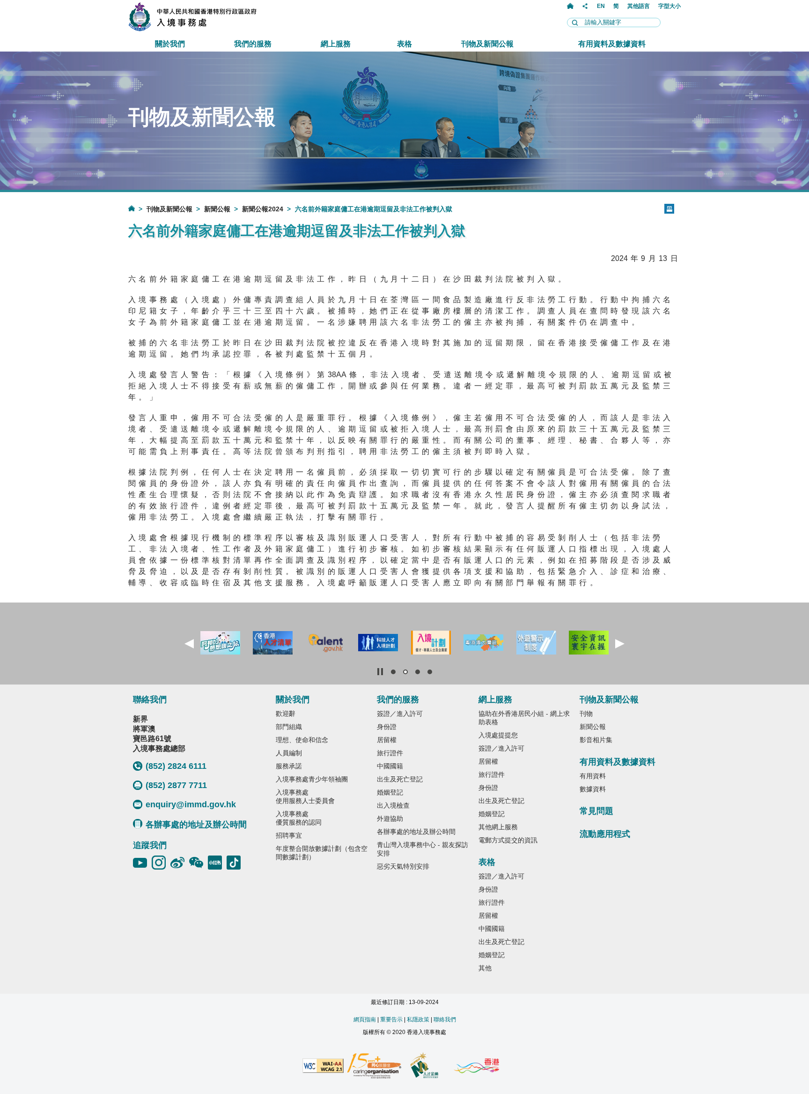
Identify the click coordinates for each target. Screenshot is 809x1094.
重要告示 (391, 1019)
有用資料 (593, 776)
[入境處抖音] (236, 862)
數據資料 (593, 789)
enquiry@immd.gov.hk (191, 804)
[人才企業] (425, 1066)
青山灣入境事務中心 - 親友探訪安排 (422, 849)
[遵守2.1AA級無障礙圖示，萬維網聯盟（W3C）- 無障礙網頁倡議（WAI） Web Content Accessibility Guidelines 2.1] (323, 1066)
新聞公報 (217, 209)
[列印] (669, 209)
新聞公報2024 (262, 209)
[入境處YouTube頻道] (142, 862)
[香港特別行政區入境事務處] (213, 29)
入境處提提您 (498, 735)
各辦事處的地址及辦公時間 (196, 824)
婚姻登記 (390, 792)
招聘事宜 (289, 835)
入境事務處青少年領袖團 (312, 779)
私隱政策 (418, 1019)
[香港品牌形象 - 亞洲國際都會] (476, 1066)
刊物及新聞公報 (169, 209)
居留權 (387, 740)
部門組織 (289, 726)
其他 (485, 968)
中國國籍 (390, 766)
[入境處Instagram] (161, 862)
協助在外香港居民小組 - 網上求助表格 (524, 718)
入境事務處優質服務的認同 (299, 818)
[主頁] (570, 6)
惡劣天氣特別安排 (403, 866)
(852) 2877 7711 (176, 785)
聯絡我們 (445, 1019)
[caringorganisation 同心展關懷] (374, 1066)
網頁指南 (364, 1019)
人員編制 (289, 753)
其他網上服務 (498, 827)
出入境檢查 (393, 805)
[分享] (585, 6)
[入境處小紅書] (217, 862)
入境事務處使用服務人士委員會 (305, 796)
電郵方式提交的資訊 (507, 840)
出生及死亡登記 (400, 779)
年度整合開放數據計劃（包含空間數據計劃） (322, 853)
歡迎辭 (285, 713)
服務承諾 (289, 766)
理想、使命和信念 (302, 740)
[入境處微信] (198, 862)
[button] (189, 643)
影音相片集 (596, 740)
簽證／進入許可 (400, 713)
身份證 (387, 726)
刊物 (586, 713)
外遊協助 (390, 818)
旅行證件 (390, 753)
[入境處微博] (179, 862)
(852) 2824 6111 (176, 766)
